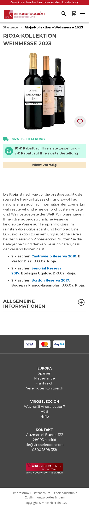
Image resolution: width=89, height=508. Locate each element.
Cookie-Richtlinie (65, 493)
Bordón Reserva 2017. (50, 280)
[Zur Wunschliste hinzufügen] (80, 121)
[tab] (44, 305)
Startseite (11, 27)
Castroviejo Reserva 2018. (54, 256)
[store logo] (22, 16)
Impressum (21, 493)
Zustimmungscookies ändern (45, 497)
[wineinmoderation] (44, 473)
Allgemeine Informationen (24, 304)
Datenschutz (41, 493)
